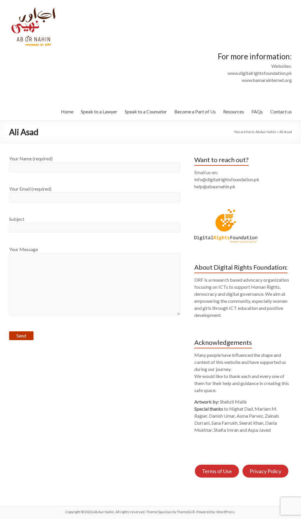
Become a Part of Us (195, 111)
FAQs (257, 111)
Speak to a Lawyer (99, 111)
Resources (233, 111)
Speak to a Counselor (146, 111)
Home (67, 111)
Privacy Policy (265, 471)
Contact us (281, 111)
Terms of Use (217, 471)
